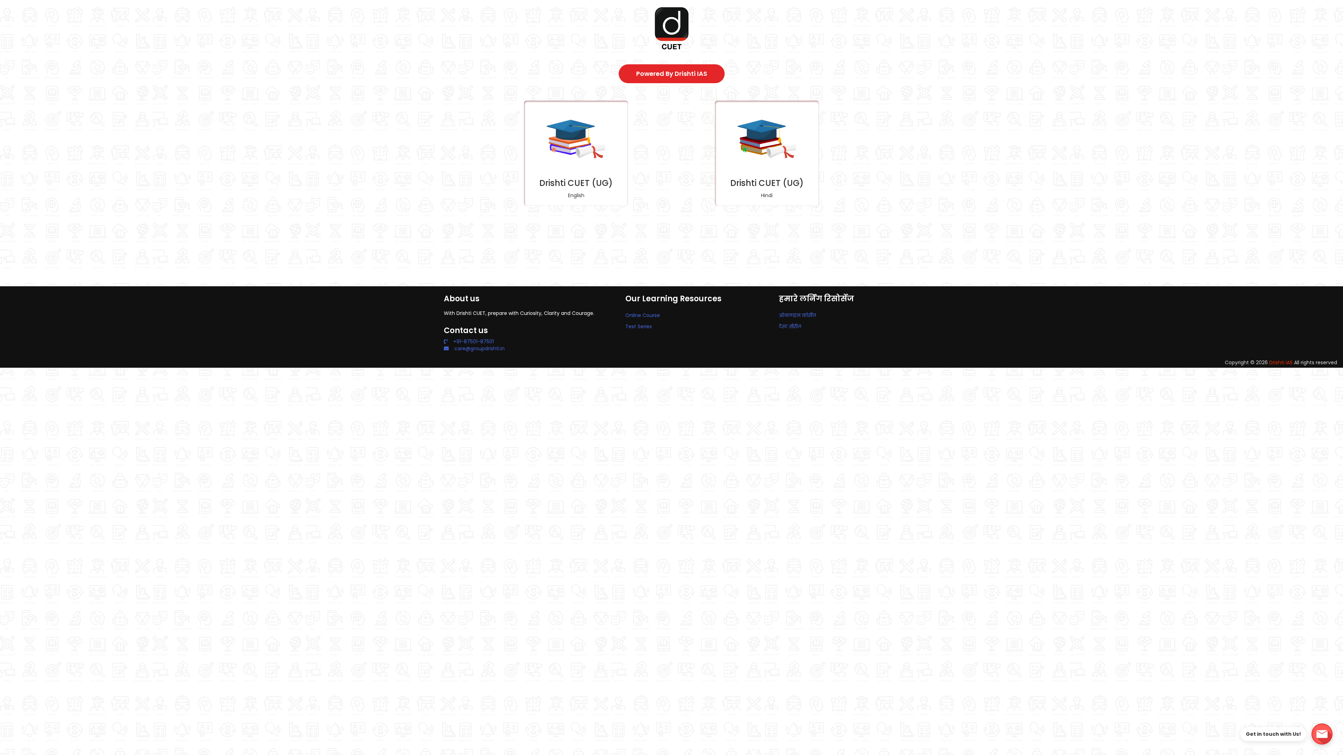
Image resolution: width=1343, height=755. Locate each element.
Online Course (642, 315)
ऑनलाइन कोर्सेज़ (797, 315)
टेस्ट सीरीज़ (790, 326)
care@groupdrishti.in (479, 348)
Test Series (638, 326)
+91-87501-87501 (473, 341)
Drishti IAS (1281, 362)
